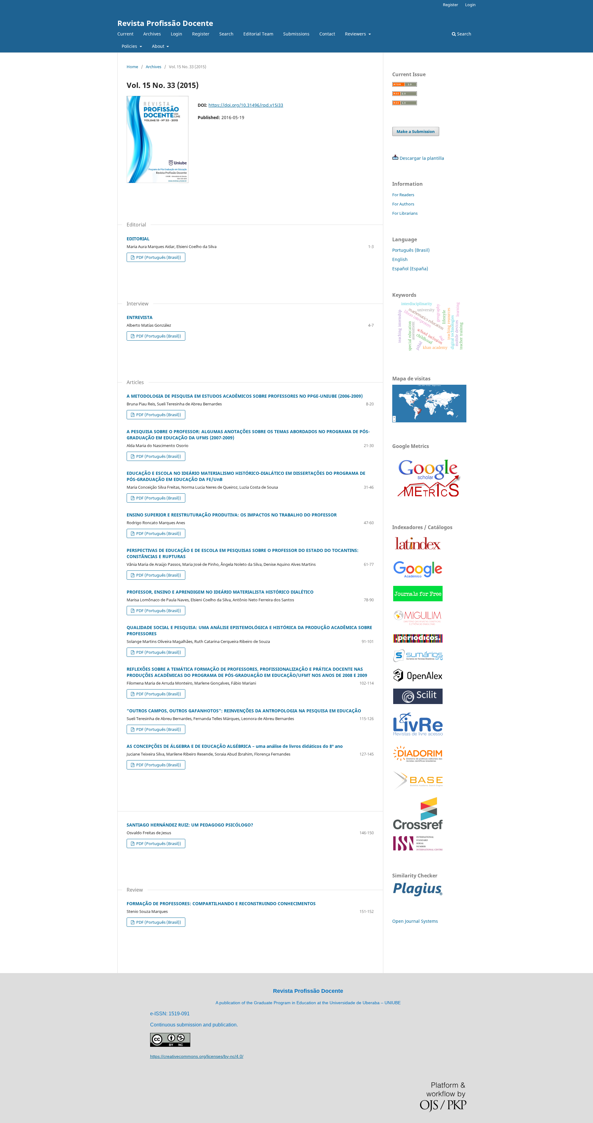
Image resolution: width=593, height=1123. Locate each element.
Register (200, 34)
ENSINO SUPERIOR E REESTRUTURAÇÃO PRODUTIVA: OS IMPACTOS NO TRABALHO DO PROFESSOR (232, 515)
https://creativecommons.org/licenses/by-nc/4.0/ (196, 1056)
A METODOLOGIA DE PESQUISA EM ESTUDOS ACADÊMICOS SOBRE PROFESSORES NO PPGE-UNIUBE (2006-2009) (245, 396)
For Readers (403, 194)
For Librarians (405, 213)
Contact (327, 34)
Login (176, 34)
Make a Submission (416, 131)
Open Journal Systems (415, 921)
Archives (152, 34)
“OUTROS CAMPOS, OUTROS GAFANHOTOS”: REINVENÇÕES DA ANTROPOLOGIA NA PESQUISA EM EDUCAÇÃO (244, 711)
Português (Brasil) (411, 250)
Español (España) (410, 268)
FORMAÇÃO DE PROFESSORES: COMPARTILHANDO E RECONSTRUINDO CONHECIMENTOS (221, 903)
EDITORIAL (138, 239)
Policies (130, 46)
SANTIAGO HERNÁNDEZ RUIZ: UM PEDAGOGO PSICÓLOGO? (190, 825)
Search (226, 34)
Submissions (296, 34)
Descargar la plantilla (422, 158)
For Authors (403, 204)
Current (125, 34)
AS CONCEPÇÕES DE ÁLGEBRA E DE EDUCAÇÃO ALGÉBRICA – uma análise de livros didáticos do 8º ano (235, 746)
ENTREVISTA (140, 317)
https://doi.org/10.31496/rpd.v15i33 (245, 105)
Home (132, 66)
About (159, 46)
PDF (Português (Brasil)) (158, 257)
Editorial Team (258, 34)
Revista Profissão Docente (165, 23)
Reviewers (356, 34)
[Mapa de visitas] (429, 421)
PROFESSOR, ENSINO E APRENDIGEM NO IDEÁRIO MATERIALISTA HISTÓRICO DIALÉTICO (220, 592)
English (400, 259)
